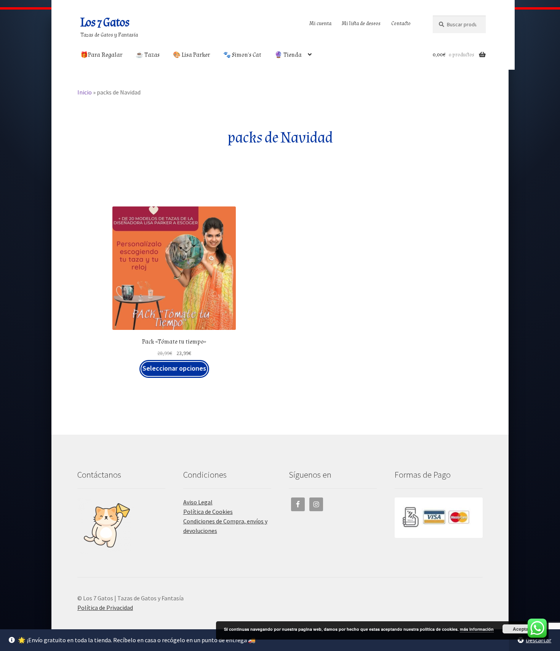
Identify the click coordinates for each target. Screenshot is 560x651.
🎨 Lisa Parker (191, 55)
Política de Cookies (208, 511)
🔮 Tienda (288, 55)
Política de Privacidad (105, 607)
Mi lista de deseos (361, 23)
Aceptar (521, 628)
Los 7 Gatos (104, 22)
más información (477, 629)
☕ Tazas (148, 55)
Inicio (84, 92)
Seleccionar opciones (174, 368)
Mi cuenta (320, 23)
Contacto (401, 23)
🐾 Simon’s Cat (242, 55)
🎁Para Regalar (101, 55)
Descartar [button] (538, 640)
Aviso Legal (198, 502)
